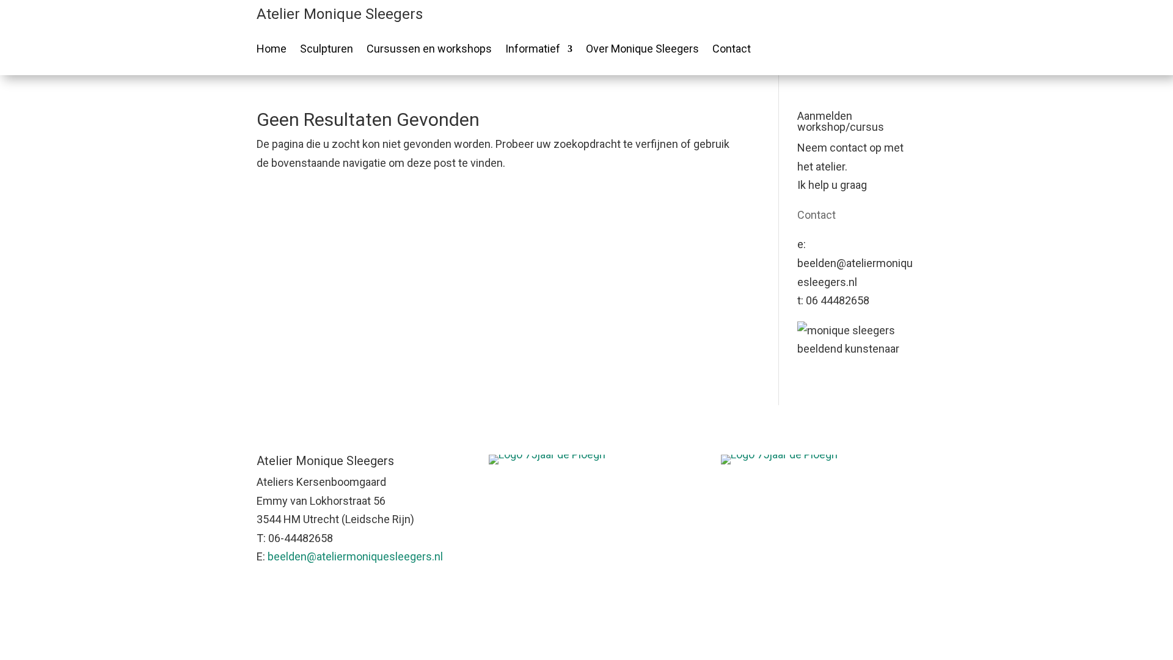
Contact (731, 50)
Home (272, 50)
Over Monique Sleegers (642, 50)
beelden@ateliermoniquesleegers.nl (355, 556)
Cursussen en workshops (429, 50)
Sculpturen (326, 50)
